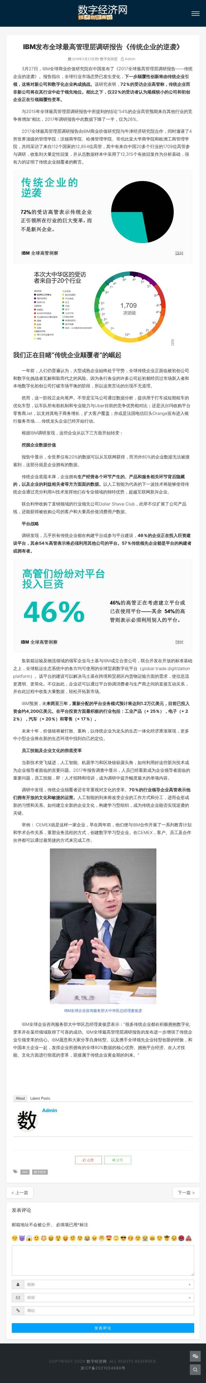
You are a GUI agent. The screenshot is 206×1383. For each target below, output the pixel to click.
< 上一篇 (19, 1192)
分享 (119, 1160)
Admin (129, 59)
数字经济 (40, 1172)
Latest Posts (40, 1098)
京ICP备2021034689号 (103, 1368)
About (20, 1098)
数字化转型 (108, 59)
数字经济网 (97, 1361)
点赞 (90, 1160)
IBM (25, 1172)
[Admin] (27, 1120)
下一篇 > (186, 1192)
